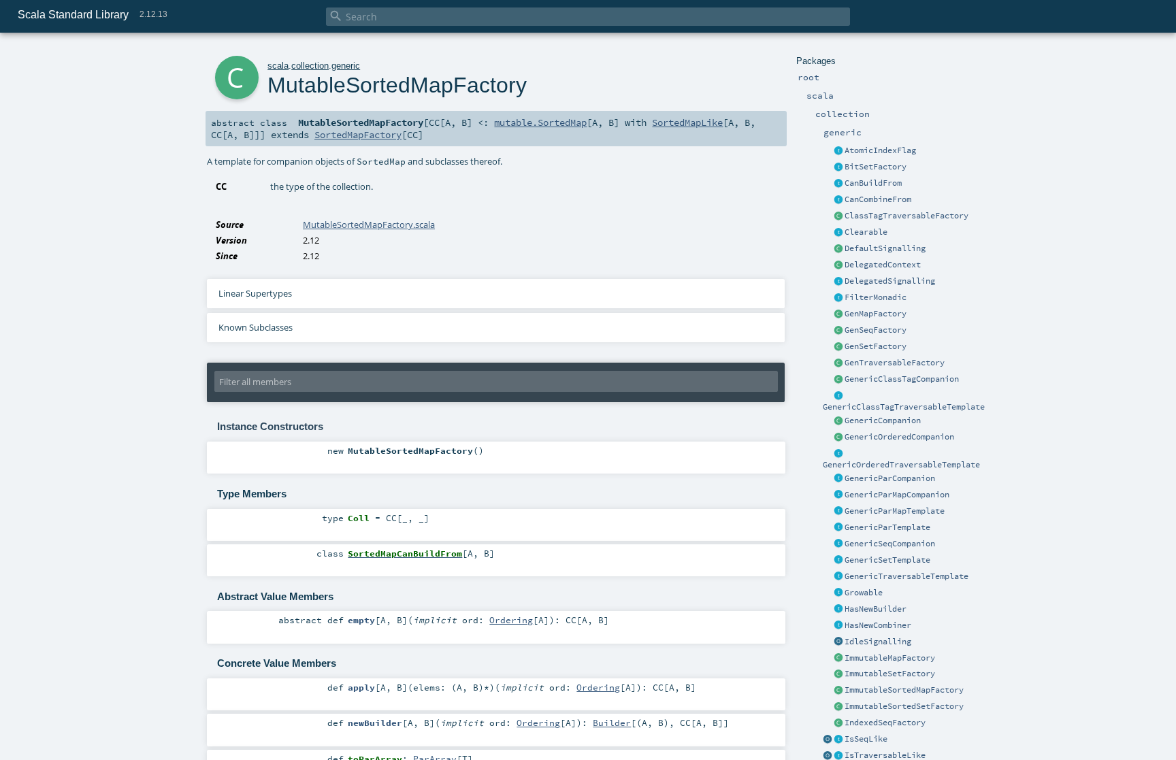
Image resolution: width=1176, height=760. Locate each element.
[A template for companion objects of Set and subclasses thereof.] (838, 347)
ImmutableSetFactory (890, 673)
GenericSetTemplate (887, 560)
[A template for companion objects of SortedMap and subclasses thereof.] (838, 690)
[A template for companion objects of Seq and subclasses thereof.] (838, 330)
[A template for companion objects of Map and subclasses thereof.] (838, 314)
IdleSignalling (878, 641)
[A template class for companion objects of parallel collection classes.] (838, 479)
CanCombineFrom (878, 199)
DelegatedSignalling (890, 281)
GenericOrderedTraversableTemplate (901, 464)
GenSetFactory (875, 346)
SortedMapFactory (358, 135)
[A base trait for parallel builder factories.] (838, 200)
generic (345, 66)
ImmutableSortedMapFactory (904, 690)
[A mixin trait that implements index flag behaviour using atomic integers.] (838, 151)
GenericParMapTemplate (895, 511)
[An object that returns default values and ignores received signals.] (838, 642)
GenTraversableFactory (895, 362)
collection (310, 66)
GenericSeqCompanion (890, 543)
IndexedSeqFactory (885, 722)
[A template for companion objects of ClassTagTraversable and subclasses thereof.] (838, 216)
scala (278, 66)
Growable (864, 592)
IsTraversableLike (885, 755)
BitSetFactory (875, 166)
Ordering (511, 619)
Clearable (866, 232)
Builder (612, 722)
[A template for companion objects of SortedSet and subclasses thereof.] (838, 706)
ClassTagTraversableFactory (906, 215)
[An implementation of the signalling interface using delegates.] (838, 281)
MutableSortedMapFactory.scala (369, 224)
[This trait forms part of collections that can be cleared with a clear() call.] (838, 232)
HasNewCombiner (878, 625)
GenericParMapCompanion (897, 494)
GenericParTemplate (887, 527)
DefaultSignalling (885, 248)
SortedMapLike (687, 122)
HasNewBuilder (875, 609)
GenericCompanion (883, 420)
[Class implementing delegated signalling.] (838, 265)
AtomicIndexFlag (880, 150)
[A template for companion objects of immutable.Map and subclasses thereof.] (838, 658)
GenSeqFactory (875, 330)
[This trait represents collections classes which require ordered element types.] (838, 453)
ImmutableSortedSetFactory (904, 706)
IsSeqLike (866, 739)
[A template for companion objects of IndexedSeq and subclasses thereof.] (838, 723)
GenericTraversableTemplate (906, 576)
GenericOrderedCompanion (899, 437)
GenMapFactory (875, 313)
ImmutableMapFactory (890, 658)
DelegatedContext (883, 264)
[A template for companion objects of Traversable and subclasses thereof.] (838, 363)
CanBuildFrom (873, 183)
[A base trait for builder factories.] (838, 183)
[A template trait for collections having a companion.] (838, 528)
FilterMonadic (875, 297)
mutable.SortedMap (540, 122)
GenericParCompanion (890, 478)
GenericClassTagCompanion (902, 379)
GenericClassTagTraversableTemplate (904, 407)
